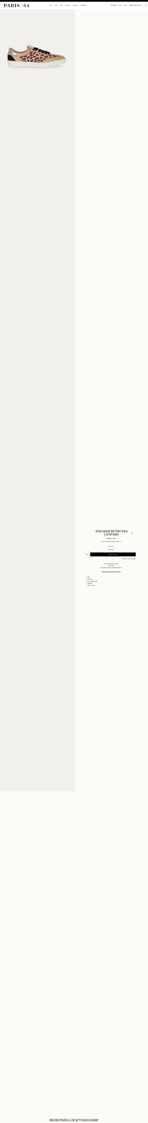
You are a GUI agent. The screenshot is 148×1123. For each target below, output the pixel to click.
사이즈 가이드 (91, 585)
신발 (56, 5)
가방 (51, 5)
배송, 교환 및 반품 (92, 581)
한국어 (120, 5)
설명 (88, 577)
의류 (61, 5)
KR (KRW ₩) (114, 5)
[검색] (142, 5)
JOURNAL (83, 5)
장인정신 (75, 5)
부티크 (125, 5)
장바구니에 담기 (112, 554)
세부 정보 (90, 579)
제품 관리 (90, 583)
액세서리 (67, 5)
